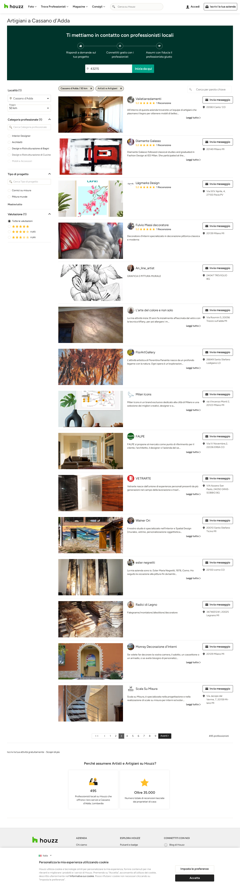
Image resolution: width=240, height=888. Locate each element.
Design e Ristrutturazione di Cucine (31, 154)
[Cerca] (113, 6)
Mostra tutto (15, 204)
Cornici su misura (21, 190)
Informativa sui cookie (82, 876)
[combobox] (136, 6)
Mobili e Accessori (22, 161)
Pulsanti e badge (129, 844)
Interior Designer (21, 135)
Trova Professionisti (53, 6)
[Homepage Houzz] (45, 840)
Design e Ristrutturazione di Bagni (30, 148)
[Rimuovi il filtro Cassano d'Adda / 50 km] (91, 88)
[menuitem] (32, 6)
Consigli (97, 6)
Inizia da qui (143, 69)
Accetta (195, 878)
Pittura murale (19, 196)
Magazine (79, 6)
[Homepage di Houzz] (14, 6)
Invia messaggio (220, 99)
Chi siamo (81, 844)
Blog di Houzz (176, 844)
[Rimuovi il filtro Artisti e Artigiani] (121, 88)
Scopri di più (53, 752)
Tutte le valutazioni (22, 221)
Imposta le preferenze (194, 868)
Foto (31, 6)
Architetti (17, 142)
